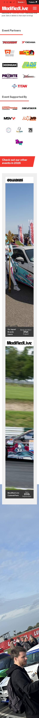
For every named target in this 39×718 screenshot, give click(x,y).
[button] (21, 2)
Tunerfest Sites (18, 13)
